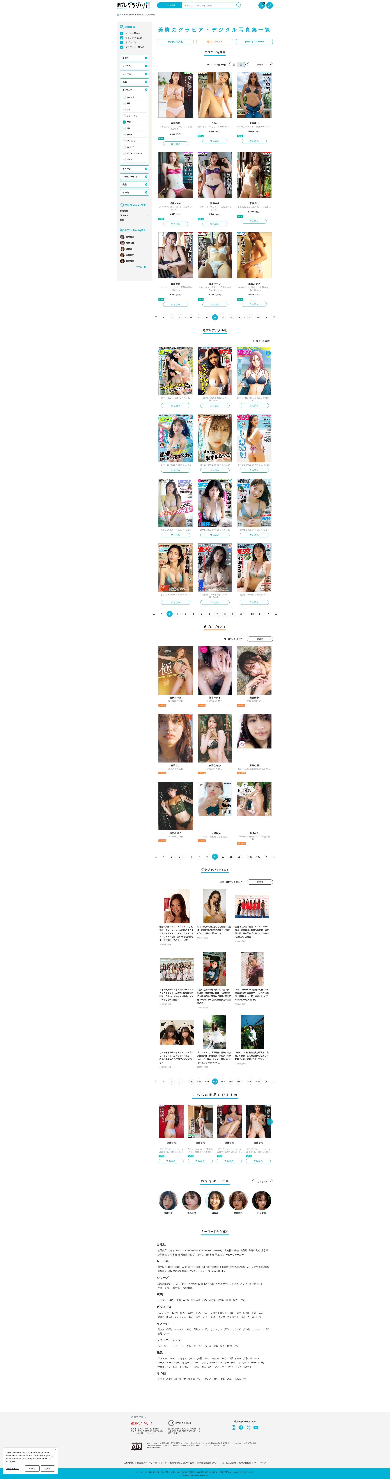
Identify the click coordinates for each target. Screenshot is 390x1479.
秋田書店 (162, 1250)
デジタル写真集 (132, 33)
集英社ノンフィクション (194, 1271)
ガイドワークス (176, 1250)
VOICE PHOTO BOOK (227, 1283)
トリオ (178, 1346)
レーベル (126, 66)
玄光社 (227, 1250)
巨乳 (129, 103)
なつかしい (221, 1329)
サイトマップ (260, 1463)
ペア (164, 1346)
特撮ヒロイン (168, 1366)
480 (191, 1081)
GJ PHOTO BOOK (211, 1267)
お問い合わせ (245, 1463)
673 (258, 1081)
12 (207, 317)
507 (250, 857)
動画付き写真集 (206, 1283)
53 (252, 614)
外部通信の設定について (208, 1463)
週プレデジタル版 (133, 38)
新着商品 (124, 211)
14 (223, 317)
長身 (129, 128)
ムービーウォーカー (233, 1254)
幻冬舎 (235, 1250)
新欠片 (192, 1254)
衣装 (124, 81)
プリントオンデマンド (251, 1283)
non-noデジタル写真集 (257, 1267)
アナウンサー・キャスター (219, 1362)
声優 (235, 1358)
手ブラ (165, 1379)
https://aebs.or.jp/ (153, 1447)
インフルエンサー (251, 1362)
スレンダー (131, 97)
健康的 (129, 134)
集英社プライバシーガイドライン (152, 1463)
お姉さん (183, 1329)
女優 (204, 1358)
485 (231, 1081)
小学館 (264, 1250)
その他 (125, 192)
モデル (219, 1358)
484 (223, 1081)
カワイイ (241, 1329)
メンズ (212, 1379)
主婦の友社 (254, 1250)
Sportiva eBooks (216, 1271)
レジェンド (190, 1366)
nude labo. (188, 1287)
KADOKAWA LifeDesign (211, 1250)
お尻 (129, 109)
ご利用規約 (129, 1463)
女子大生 (251, 1358)
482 (207, 1081)
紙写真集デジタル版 (168, 1283)
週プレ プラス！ (133, 42)
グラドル (167, 1358)
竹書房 (173, 1254)
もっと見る (262, 1181)
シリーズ (126, 74)
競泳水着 (199, 1300)
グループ (195, 1346)
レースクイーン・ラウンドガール (179, 1362)
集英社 (244, 1250)
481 (199, 1081)
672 (250, 1081)
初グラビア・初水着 (188, 1379)
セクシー (262, 1329)
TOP (119, 15)
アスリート (224, 1366)
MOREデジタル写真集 (233, 1267)
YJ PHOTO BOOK (191, 1267)
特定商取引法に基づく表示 (182, 1463)
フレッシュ (131, 141)
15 (231, 317)
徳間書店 (182, 1254)
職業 (124, 184)
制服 (183, 1300)
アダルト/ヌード (243, 1366)
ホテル (212, 1346)
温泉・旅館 (230, 1346)
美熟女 (201, 1329)
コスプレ (167, 1300)
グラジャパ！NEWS (134, 47)
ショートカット (133, 116)
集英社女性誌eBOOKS (169, 1271)
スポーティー (132, 147)
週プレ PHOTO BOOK (169, 1267)
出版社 (125, 58)
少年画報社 (163, 1254)
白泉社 (200, 1254)
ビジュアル (127, 89)
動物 (227, 1379)
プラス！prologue (188, 1283)
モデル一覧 (141, 267)
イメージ (126, 168)
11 (199, 317)
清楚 (164, 1333)
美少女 (165, 1329)
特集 (122, 220)
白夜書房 (209, 1254)
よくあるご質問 (229, 1463)
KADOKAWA (191, 1250)
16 (239, 317)
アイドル (187, 1358)
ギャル (129, 159)
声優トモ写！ (164, 1287)
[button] (270, 1122)
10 (191, 317)
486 (239, 1081)
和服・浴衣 (236, 1300)
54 (260, 614)
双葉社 (218, 1254)
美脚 (129, 122)
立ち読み (175, 143)
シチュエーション (131, 176)
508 (258, 857)
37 (250, 317)
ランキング (125, 215)
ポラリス (177, 1287)
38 (258, 317)
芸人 (208, 1366)
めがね (217, 1300)
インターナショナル (134, 153)
